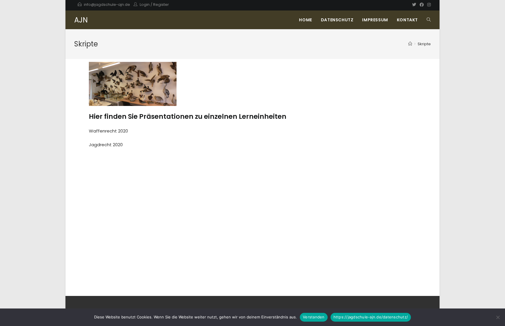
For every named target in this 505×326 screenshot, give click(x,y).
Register (161, 4)
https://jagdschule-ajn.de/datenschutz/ (370, 317)
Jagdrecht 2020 (106, 145)
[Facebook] (422, 5)
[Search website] (428, 20)
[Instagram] (428, 5)
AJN (81, 20)
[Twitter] (414, 5)
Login (145, 4)
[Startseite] (410, 44)
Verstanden (314, 317)
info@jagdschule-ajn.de (107, 4)
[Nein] (498, 317)
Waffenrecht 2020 (108, 131)
